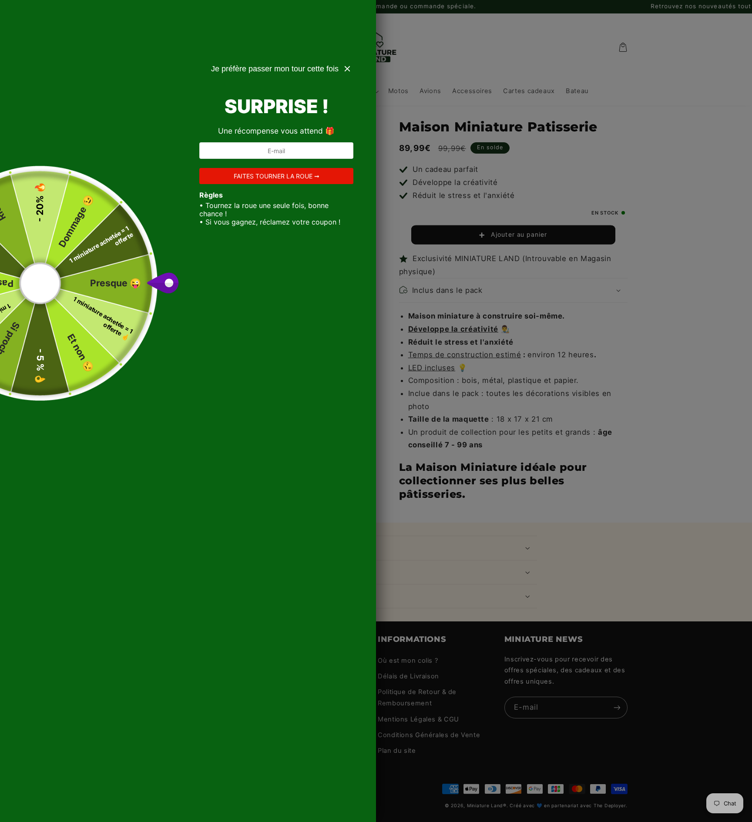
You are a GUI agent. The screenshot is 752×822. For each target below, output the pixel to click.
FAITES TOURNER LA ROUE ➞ (276, 176)
